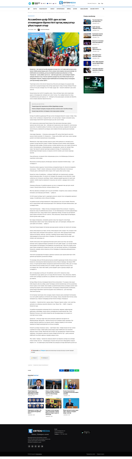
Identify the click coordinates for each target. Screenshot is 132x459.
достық (30, 365)
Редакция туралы (100, 454)
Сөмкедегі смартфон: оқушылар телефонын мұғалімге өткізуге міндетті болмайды (98, 69)
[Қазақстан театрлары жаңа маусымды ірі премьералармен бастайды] (87, 42)
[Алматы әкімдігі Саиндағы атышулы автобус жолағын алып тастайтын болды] (54, 384)
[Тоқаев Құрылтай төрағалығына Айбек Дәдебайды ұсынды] (36, 384)
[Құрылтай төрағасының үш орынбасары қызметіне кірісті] (87, 49)
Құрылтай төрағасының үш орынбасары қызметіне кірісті (96, 48)
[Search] (103, 8)
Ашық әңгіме (84, 8)
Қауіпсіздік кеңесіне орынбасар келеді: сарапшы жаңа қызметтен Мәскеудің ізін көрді (98, 34)
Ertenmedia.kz (39, 454)
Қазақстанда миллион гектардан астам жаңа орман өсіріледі (48, 111)
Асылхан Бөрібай (44, 29)
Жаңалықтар (43, 8)
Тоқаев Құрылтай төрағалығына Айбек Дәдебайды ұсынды (47, 106)
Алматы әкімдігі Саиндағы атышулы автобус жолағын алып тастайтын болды (52, 108)
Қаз (99, 3)
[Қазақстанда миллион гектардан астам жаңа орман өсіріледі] (71, 384)
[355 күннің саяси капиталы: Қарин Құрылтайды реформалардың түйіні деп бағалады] (87, 56)
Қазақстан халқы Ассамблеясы (41, 365)
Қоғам (75, 8)
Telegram (43, 350)
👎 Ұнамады (44, 357)
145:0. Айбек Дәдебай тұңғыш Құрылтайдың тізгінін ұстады (98, 62)
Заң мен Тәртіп (94, 8)
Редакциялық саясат (91, 454)
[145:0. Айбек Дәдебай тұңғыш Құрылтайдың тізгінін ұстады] (87, 63)
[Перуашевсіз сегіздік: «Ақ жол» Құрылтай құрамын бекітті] (36, 403)
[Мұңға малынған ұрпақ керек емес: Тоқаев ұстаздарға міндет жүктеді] (71, 403)
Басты (35, 8)
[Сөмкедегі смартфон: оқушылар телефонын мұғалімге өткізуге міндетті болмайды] (87, 70)
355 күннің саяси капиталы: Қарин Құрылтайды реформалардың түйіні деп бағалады (98, 55)
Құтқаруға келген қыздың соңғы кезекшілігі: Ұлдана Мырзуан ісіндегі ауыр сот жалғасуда (52, 412)
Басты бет (30, 12)
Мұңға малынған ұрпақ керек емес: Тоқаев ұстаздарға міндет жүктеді (70, 412)
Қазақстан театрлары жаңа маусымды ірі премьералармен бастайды (97, 41)
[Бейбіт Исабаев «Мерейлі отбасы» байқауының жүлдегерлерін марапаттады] (87, 28)
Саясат (52, 8)
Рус (102, 3)
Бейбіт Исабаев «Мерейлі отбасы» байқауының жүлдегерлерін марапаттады (97, 27)
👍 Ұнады (34, 357)
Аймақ (69, 8)
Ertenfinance (60, 8)
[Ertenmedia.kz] (67, 3)
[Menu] (28, 9)
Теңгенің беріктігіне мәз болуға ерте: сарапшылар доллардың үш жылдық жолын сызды (98, 20)
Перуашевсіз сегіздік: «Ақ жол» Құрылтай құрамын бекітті (34, 412)
